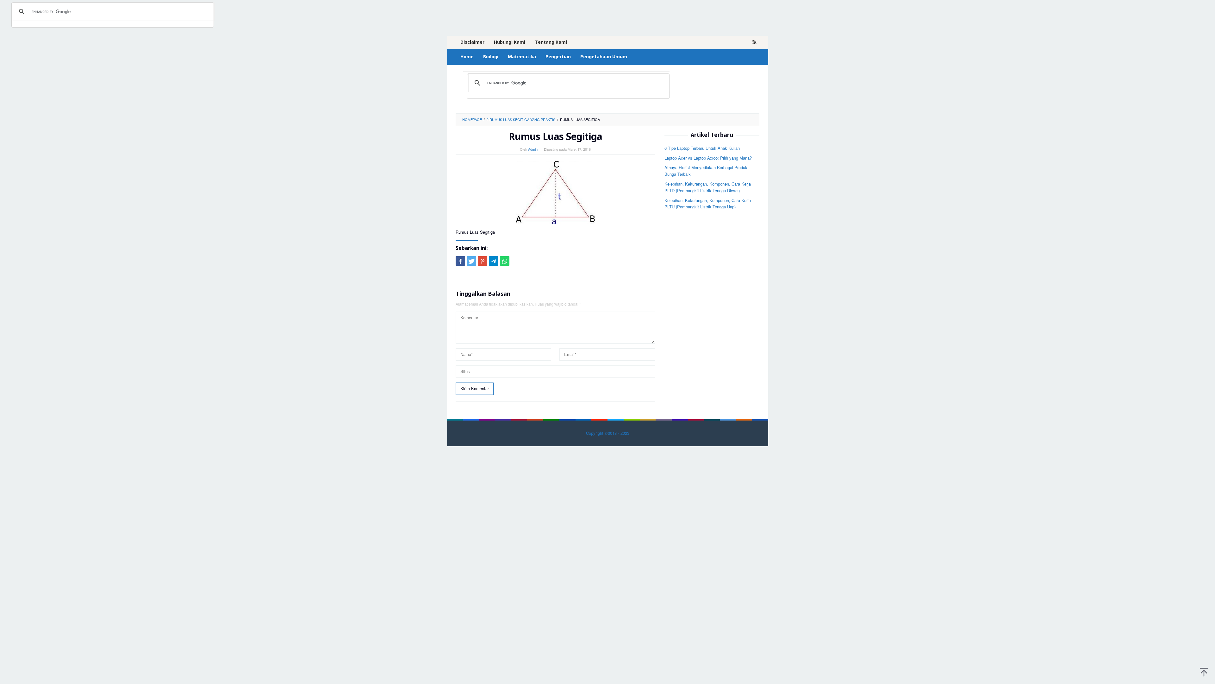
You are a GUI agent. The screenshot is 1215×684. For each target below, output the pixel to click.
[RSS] (754, 42)
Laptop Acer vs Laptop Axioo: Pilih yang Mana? (708, 158)
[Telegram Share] (493, 261)
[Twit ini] (471, 261)
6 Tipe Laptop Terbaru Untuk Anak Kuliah (702, 148)
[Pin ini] (482, 261)
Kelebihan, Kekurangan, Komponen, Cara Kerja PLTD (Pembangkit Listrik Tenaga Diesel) (707, 187)
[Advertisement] (711, 312)
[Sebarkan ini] (460, 261)
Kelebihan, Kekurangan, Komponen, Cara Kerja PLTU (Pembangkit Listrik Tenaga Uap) (707, 203)
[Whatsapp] (504, 261)
